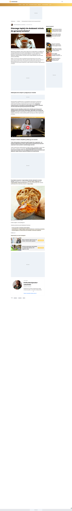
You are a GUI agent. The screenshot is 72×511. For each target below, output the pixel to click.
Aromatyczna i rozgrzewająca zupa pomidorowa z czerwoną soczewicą (28, 229)
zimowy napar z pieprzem (34, 181)
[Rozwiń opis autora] (33, 291)
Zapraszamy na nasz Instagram (18, 235)
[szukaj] (62, 1)
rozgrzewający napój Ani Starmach (19, 182)
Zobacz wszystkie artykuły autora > (30, 293)
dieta (27, 4)
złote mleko (30, 183)
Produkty (18, 21)
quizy (50, 4)
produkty (39, 4)
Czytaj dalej (41, 240)
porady (24, 4)
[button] (71, 508)
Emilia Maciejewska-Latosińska (19, 24)
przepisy (20, 4)
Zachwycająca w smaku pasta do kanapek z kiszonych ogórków (26, 230)
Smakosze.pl (13, 21)
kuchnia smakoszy (45, 4)
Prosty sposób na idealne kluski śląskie (21, 227)
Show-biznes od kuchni (33, 4)
